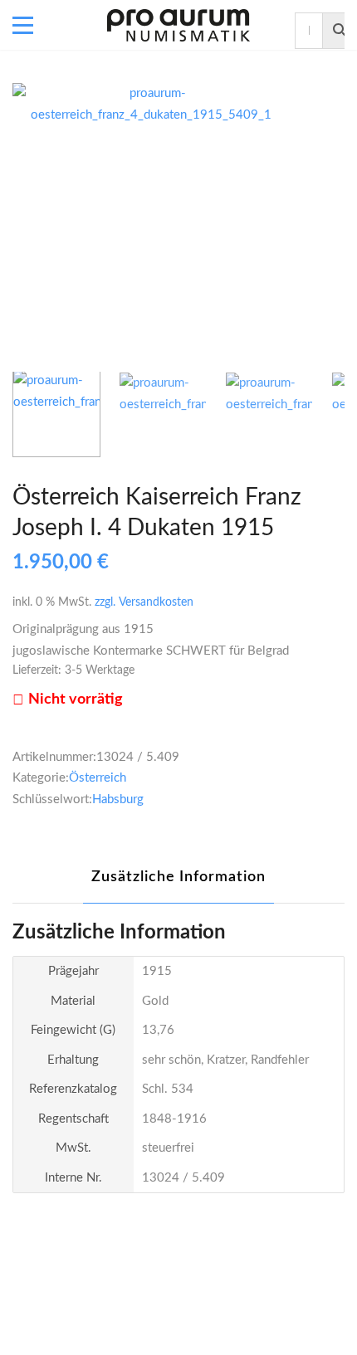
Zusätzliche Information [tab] (178, 877)
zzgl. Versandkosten (144, 602)
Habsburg (118, 799)
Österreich (97, 778)
